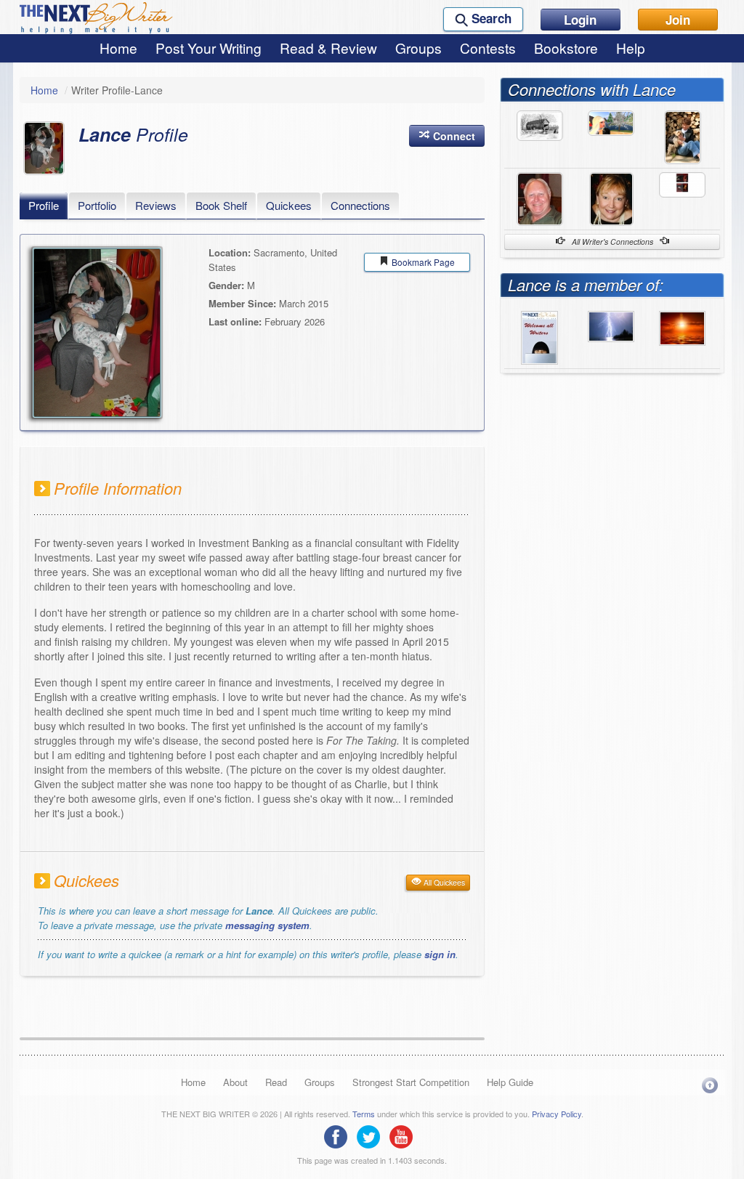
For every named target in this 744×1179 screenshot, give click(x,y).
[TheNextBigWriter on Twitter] (372, 1135)
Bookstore (566, 47)
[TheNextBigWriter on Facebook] (339, 1135)
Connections (360, 205)
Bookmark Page (422, 262)
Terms (363, 1113)
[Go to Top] (710, 1085)
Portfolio (97, 205)
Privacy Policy (556, 1113)
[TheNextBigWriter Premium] (539, 335)
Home (118, 47)
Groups (418, 47)
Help (630, 47)
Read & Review (328, 47)
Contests (488, 47)
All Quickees (443, 882)
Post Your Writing (208, 47)
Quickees (289, 205)
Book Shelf (221, 205)
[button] (447, 136)
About (235, 1082)
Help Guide (510, 1082)
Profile (43, 205)
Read (276, 1082)
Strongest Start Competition (410, 1082)
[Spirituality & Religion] (682, 327)
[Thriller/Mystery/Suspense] (611, 324)
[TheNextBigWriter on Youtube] (404, 1135)
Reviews (156, 205)
